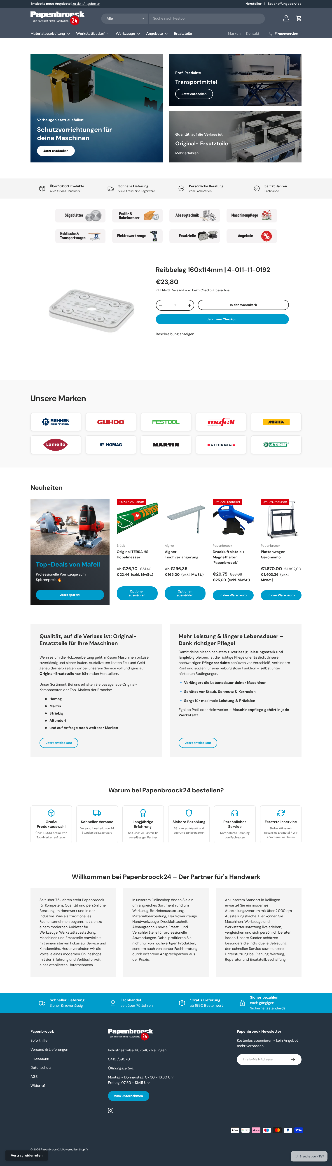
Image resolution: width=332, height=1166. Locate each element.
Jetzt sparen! (70, 595)
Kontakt (252, 33)
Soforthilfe (38, 1040)
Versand (178, 290)
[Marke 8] (251, 236)
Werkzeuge (125, 33)
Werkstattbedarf (90, 33)
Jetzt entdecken (55, 151)
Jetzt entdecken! (59, 743)
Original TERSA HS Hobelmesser (132, 554)
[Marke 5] (80, 236)
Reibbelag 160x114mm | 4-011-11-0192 (213, 270)
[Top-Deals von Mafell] (70, 527)
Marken (234, 33)
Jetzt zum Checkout (222, 319)
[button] (299, 18)
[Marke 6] (137, 236)
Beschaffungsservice (285, 4)
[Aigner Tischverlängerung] (185, 519)
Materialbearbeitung (47, 33)
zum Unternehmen (128, 1096)
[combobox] (183, 18)
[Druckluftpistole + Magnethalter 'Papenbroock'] (233, 519)
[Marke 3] (194, 215)
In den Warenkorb (243, 305)
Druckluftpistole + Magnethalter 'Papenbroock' (229, 557)
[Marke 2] (137, 215)
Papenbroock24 (51, 1149)
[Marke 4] (251, 215)
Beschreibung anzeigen (175, 334)
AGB (34, 1076)
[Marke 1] (80, 215)
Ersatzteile (183, 33)
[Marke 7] (194, 236)
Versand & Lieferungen (49, 1049)
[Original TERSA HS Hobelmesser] (137, 519)
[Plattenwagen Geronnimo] (281, 519)
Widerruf (37, 1085)
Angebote (154, 33)
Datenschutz (40, 1067)
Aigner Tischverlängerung (182, 554)
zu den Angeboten (86, 4)
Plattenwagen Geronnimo (273, 554)
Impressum (39, 1058)
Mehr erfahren (187, 153)
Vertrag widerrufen (26, 1155)
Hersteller (253, 4)
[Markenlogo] (55, 422)
